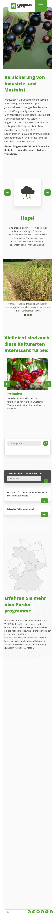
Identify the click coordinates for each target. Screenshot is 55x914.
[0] (25, 325)
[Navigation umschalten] (41, 6)
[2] (30, 325)
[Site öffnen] (44, 511)
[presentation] (7, 192)
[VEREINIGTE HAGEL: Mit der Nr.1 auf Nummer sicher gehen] (21, 6)
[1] (28, 325)
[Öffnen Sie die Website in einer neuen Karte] (29, 911)
